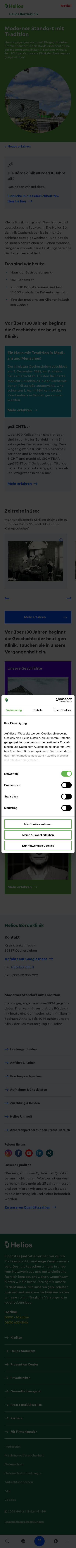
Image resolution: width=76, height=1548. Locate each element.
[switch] (66, 785)
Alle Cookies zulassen (38, 824)
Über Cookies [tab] (62, 710)
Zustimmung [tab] (14, 710)
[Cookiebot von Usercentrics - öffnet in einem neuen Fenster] (55, 699)
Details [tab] (38, 710)
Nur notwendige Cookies (38, 845)
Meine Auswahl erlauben (38, 834)
